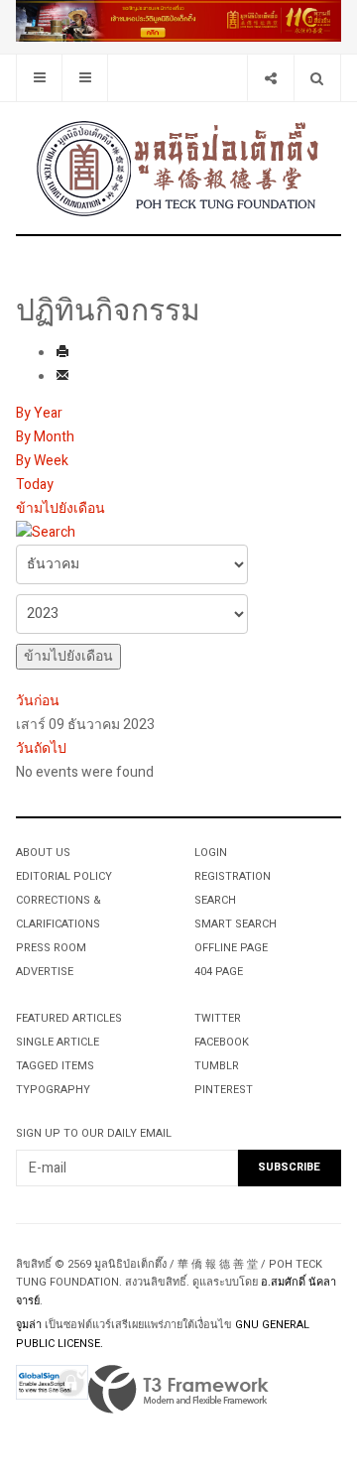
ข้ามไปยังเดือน (60, 508)
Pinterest (223, 1089)
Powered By (178, 1390)
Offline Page (231, 947)
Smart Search (235, 924)
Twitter (217, 1018)
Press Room (51, 947)
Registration (232, 876)
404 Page (218, 971)
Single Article (57, 1042)
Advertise (44, 971)
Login (210, 852)
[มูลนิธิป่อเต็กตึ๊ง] (178, 167)
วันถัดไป (41, 748)
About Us (43, 852)
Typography (53, 1089)
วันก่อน (38, 700)
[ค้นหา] (45, 532)
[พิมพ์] (62, 353)
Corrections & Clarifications (58, 912)
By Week (42, 460)
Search (215, 900)
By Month (45, 437)
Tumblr (216, 1065)
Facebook (221, 1042)
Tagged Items (55, 1065)
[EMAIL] (62, 377)
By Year (39, 413)
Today (35, 484)
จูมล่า (29, 1324)
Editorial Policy (64, 876)
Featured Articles (69, 1018)
